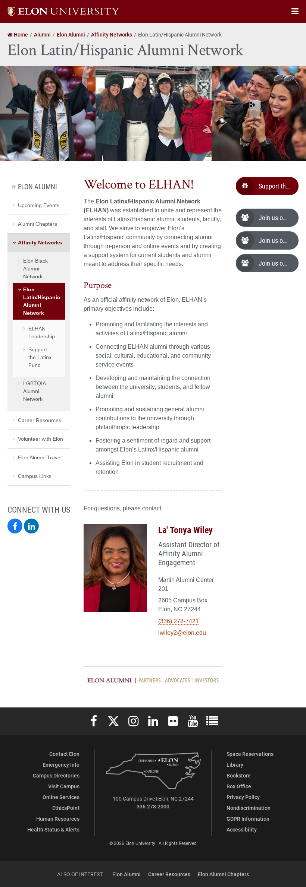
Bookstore (239, 775)
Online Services (61, 797)
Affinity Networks (40, 242)
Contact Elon (64, 753)
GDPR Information (248, 818)
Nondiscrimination (249, 807)
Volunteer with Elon (40, 439)
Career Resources (39, 420)
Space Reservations (250, 753)
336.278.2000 (153, 806)
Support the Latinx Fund (279, 185)
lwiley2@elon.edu (182, 633)
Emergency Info (61, 764)
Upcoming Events (38, 205)
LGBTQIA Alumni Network (34, 391)
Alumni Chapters (37, 224)
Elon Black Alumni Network (35, 268)
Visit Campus (63, 786)
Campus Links (34, 476)
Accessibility (242, 829)
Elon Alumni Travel (40, 457)
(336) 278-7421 (178, 621)
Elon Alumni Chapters (223, 874)
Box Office (239, 786)
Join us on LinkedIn (279, 240)
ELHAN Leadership (41, 332)
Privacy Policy (243, 797)
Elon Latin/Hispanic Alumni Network (41, 301)
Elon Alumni (37, 186)
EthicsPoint (65, 807)
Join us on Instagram (279, 217)
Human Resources (57, 818)
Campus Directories (56, 775)
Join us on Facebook (279, 263)
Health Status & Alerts (53, 829)
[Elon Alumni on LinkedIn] (31, 526)
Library (235, 764)
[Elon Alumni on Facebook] (14, 526)
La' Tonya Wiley (185, 530)
